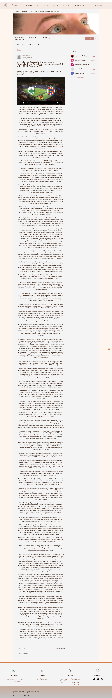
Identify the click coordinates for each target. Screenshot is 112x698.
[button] (55, 5)
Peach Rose (13, 5)
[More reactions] (24, 648)
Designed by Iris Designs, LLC (26, 692)
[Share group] (96, 38)
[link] (20, 45)
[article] (41, 356)
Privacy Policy (27, 696)
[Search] (81, 38)
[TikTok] (94, 679)
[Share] (64, 56)
